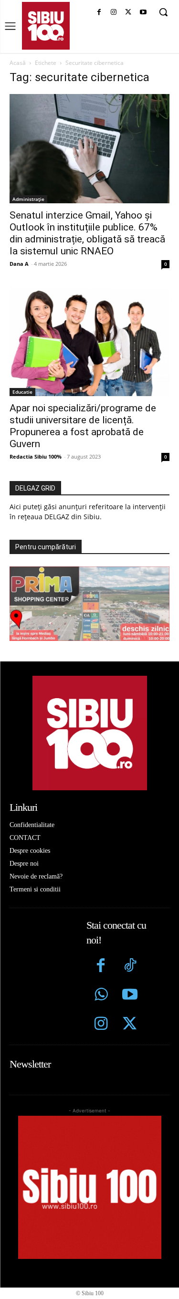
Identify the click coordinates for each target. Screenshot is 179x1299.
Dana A (19, 263)
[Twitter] (130, 1024)
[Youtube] (143, 12)
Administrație (28, 199)
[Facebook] (99, 12)
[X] (128, 12)
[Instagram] (113, 12)
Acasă (18, 63)
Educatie (22, 391)
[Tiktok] (130, 966)
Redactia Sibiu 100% (36, 456)
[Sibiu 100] (46, 26)
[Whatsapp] (101, 995)
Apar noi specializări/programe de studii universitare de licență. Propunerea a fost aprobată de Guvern (83, 426)
